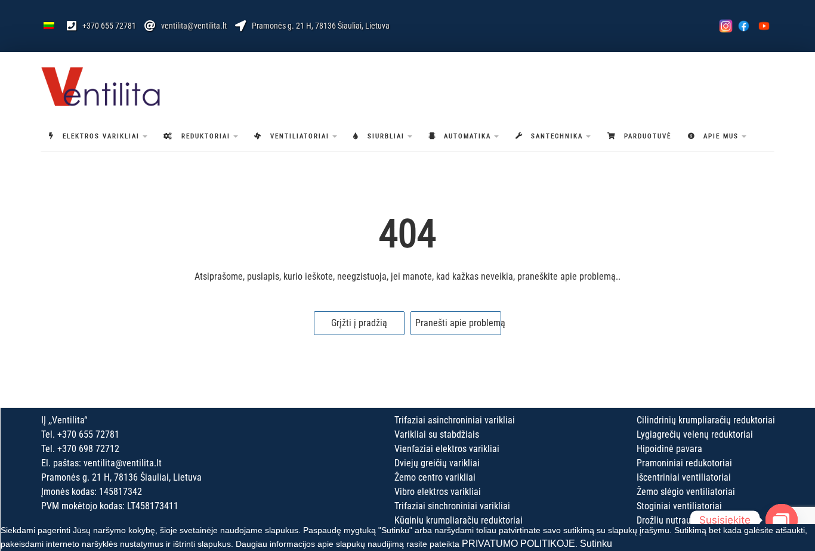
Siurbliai (386, 136)
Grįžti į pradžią (359, 323)
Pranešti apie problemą (458, 323)
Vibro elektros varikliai (437, 491)
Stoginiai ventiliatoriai (679, 506)
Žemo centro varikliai (435, 477)
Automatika (467, 136)
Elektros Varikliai (101, 136)
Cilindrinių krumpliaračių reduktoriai (706, 420)
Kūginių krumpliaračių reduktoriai (458, 520)
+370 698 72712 (88, 448)
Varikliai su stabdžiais (436, 434)
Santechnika (557, 136)
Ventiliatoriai (299, 136)
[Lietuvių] (49, 25)
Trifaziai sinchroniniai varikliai (452, 506)
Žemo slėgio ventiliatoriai (686, 491)
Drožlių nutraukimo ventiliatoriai (699, 520)
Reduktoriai (205, 136)
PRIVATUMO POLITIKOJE (518, 543)
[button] (145, 136)
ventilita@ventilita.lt (194, 25)
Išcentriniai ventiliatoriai (684, 477)
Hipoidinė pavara (669, 448)
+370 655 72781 (109, 25)
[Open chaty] (781, 520)
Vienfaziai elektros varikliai (446, 448)
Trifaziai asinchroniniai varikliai (454, 420)
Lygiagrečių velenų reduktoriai (695, 434)
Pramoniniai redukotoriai (684, 463)
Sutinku (596, 543)
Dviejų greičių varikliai (437, 463)
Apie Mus (721, 136)
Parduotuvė (647, 136)
